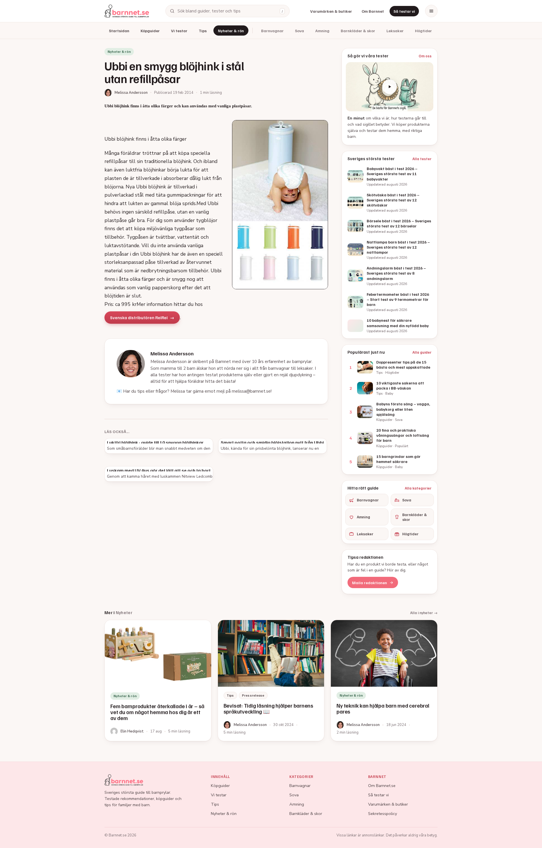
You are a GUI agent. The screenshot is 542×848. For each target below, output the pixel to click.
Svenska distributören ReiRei (139, 317)
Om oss (425, 56)
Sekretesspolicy (382, 813)
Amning (322, 30)
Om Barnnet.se (381, 785)
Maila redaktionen (369, 582)
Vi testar (179, 30)
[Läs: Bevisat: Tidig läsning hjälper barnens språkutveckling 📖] (271, 680)
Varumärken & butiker (331, 11)
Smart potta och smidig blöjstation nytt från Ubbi (272, 442)
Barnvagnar (272, 30)
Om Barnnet (373, 11)
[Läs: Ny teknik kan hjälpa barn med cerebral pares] (384, 680)
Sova (299, 30)
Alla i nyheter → (424, 612)
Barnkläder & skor (358, 30)
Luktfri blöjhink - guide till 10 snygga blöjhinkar (155, 442)
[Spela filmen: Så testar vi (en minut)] (389, 86)
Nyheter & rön (231, 30)
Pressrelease (253, 695)
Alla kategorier (418, 488)
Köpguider (150, 30)
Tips (203, 30)
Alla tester (422, 158)
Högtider (423, 30)
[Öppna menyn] (431, 11)
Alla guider (422, 352)
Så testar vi (404, 11)
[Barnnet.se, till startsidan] (126, 11)
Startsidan (119, 30)
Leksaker (395, 30)
